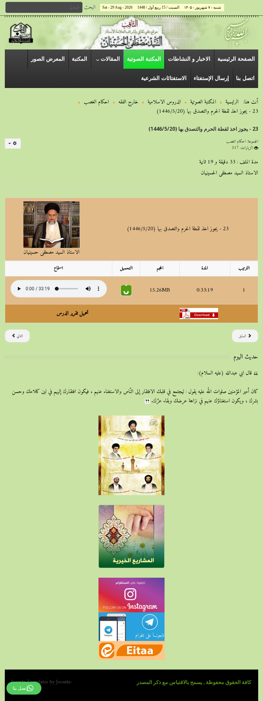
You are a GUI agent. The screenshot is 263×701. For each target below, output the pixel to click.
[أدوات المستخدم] (13, 143)
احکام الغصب (236, 141)
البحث (90, 7)
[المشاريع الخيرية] (131, 536)
